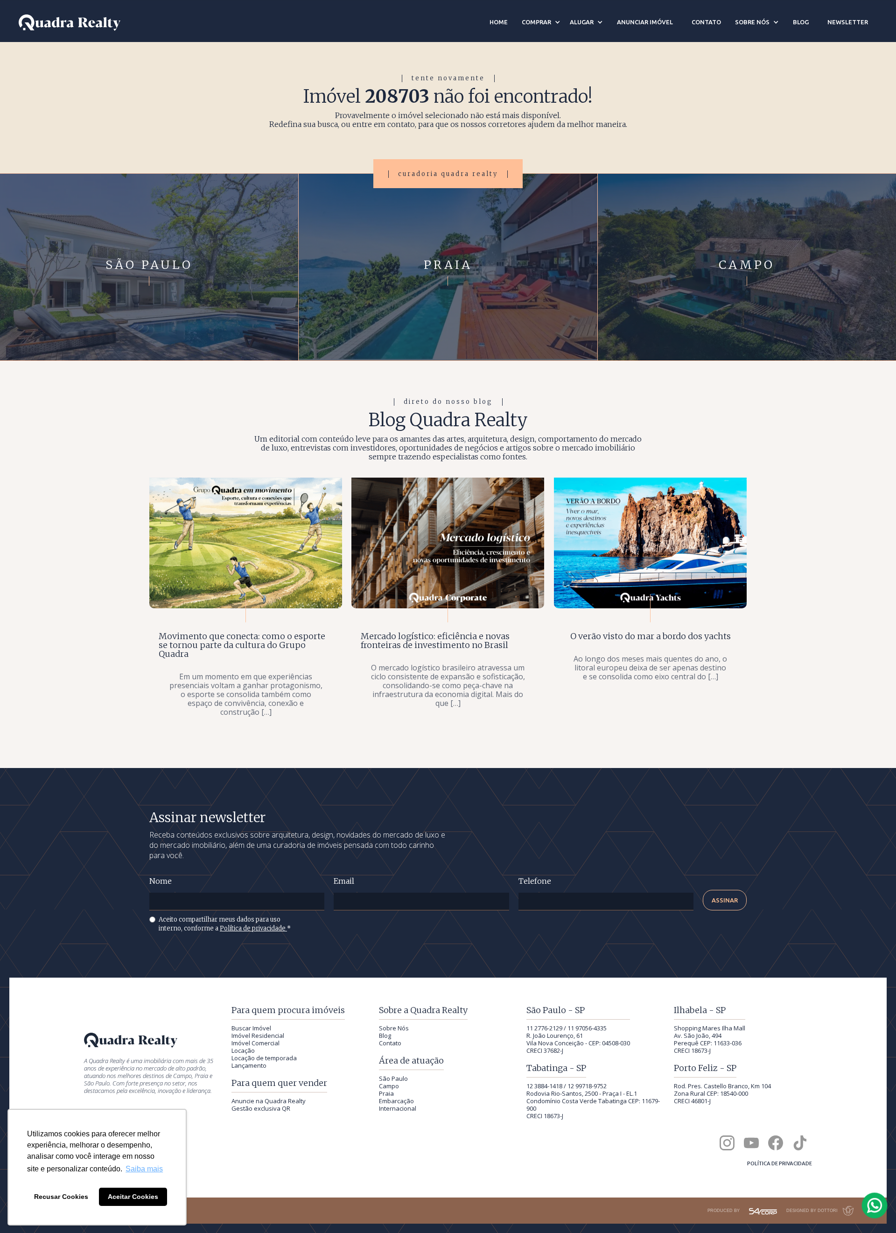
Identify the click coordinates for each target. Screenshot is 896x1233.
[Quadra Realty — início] (69, 22)
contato (706, 22)
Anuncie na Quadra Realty (268, 1101)
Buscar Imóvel (251, 1028)
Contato (390, 1043)
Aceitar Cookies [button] (133, 1196)
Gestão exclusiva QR (260, 1108)
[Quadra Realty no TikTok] (799, 1142)
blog (801, 22)
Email (344, 881)
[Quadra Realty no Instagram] (727, 1142)
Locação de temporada (264, 1058)
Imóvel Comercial (255, 1043)
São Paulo (393, 1078)
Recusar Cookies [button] (61, 1196)
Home (499, 22)
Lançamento (248, 1065)
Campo (389, 1086)
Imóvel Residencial (257, 1035)
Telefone (534, 881)
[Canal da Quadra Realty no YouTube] (751, 1142)
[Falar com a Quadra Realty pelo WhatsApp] (875, 1205)
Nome (160, 881)
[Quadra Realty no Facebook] (775, 1142)
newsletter (847, 22)
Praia (386, 1093)
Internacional (397, 1108)
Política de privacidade (253, 928)
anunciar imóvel (645, 22)
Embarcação (396, 1101)
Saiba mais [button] (144, 1169)
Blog (385, 1035)
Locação (243, 1050)
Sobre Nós (394, 1028)
